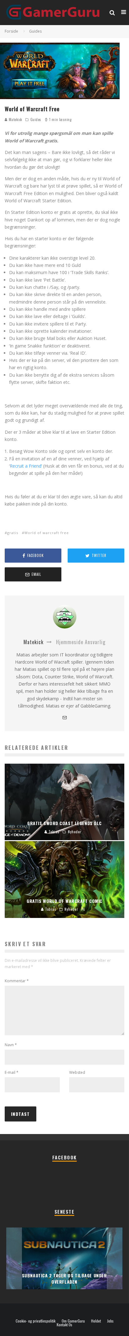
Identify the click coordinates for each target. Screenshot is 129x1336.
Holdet (96, 1321)
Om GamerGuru (73, 1321)
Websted (77, 1072)
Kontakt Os (64, 1325)
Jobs (110, 1321)
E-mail (11, 1072)
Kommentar (17, 980)
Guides (35, 119)
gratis (12, 532)
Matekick (15, 119)
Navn (11, 1044)
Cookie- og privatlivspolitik (35, 1321)
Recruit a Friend (25, 466)
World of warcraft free (46, 532)
